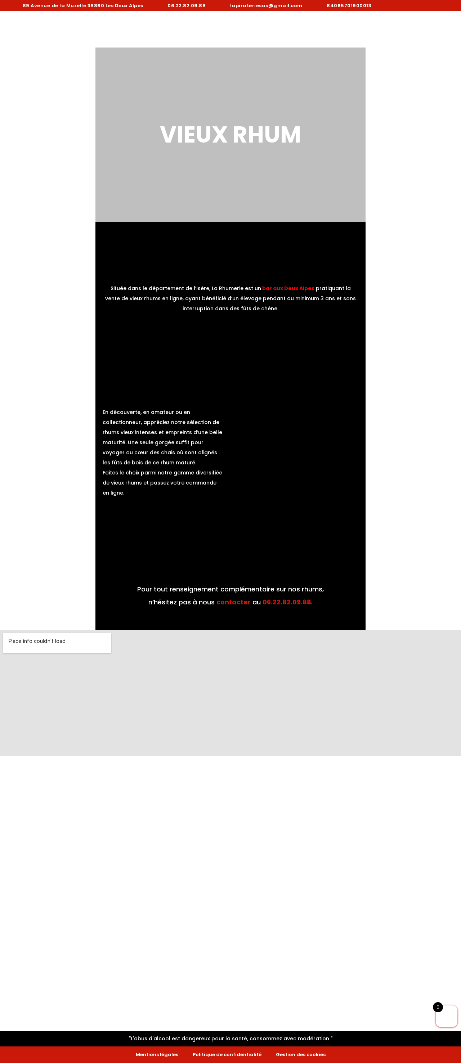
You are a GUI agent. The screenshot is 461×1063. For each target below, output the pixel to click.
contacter (233, 602)
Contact (409, 29)
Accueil (110, 29)
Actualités (355, 29)
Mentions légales (157, 1054)
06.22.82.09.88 (287, 602)
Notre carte (164, 29)
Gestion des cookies (301, 1054)
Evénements (299, 29)
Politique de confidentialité (227, 1054)
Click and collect (232, 29)
